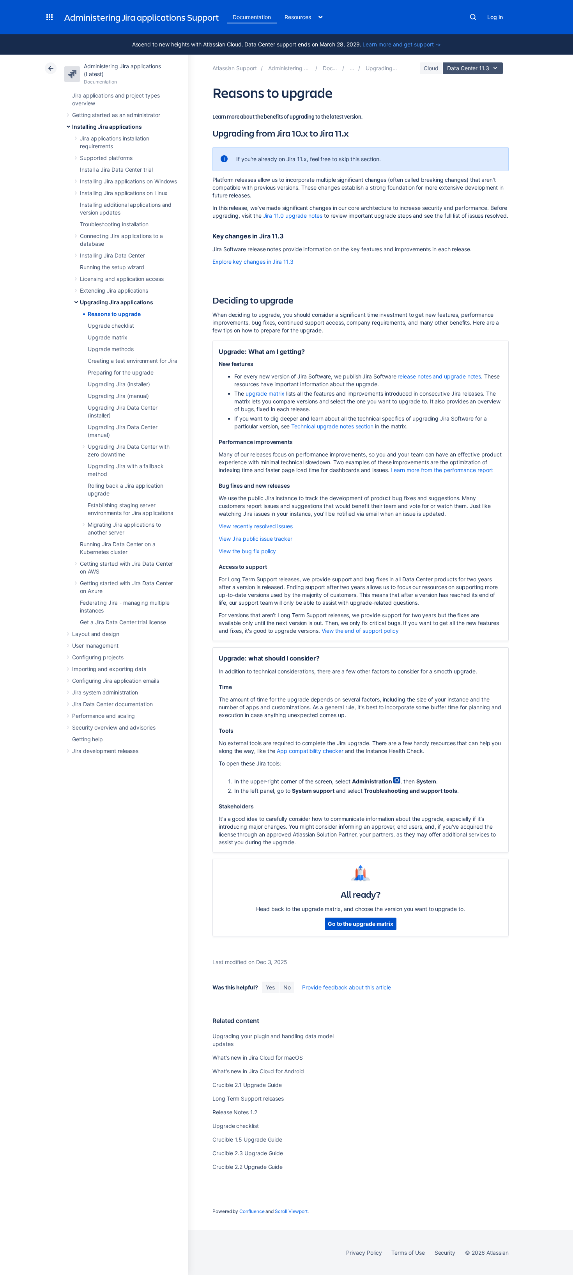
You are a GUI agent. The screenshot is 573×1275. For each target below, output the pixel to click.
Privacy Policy (364, 1252)
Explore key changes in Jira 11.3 (253, 261)
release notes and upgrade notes (439, 376)
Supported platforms (106, 157)
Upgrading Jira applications (116, 302)
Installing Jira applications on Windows (128, 181)
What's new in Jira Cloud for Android (258, 1071)
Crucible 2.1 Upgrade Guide (247, 1084)
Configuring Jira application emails (115, 680)
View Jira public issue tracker (255, 538)
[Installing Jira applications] (352, 68)
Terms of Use (407, 1252)
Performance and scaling (103, 715)
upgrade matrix (265, 393)
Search (473, 17)
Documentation (252, 17)
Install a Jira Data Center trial (116, 169)
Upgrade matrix (107, 337)
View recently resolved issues (256, 526)
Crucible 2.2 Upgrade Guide (247, 1166)
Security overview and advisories (114, 727)
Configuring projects (98, 657)
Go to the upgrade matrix (360, 923)
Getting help (87, 739)
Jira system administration (105, 692)
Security (445, 1252)
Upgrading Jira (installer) (119, 384)
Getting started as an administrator (116, 115)
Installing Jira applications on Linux (124, 193)
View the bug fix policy (247, 551)
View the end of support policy (360, 630)
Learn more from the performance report (442, 470)
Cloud (431, 68)
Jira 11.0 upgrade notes (292, 215)
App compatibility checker (310, 751)
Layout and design (95, 633)
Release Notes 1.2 (234, 1112)
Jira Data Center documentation (112, 704)
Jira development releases (105, 751)
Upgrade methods (111, 349)
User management (95, 645)
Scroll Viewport (291, 1211)
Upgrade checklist (111, 325)
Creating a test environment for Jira (132, 360)
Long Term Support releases (248, 1098)
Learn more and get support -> (402, 44)
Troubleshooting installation (114, 224)
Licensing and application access (122, 278)
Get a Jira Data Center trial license (123, 622)
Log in (495, 17)
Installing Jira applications (107, 126)
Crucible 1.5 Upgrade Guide (247, 1139)
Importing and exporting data (109, 669)
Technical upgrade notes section (332, 426)
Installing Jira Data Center (112, 255)
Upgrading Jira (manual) (118, 395)
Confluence (251, 1211)
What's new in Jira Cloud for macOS (257, 1057)
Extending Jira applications (114, 290)
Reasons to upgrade (114, 314)
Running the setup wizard (112, 267)
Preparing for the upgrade (121, 372)
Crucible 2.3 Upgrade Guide (247, 1153)
